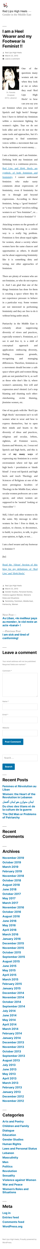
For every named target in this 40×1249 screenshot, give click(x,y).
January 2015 (11, 988)
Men (5, 1162)
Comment (7, 671)
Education (9, 1135)
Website (5, 728)
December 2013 (13, 1042)
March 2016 (10, 934)
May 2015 (9, 970)
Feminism (18, 601)
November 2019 (13, 857)
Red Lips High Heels (14, 11)
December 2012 (13, 1096)
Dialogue (8, 1130)
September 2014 (13, 1006)
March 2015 (10, 979)
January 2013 (11, 1092)
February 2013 (12, 1087)
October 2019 (11, 862)
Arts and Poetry (13, 1121)
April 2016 (9, 929)
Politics (7, 1166)
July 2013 (9, 1065)
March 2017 (10, 903)
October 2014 (11, 1002)
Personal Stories (25, 592)
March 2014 (10, 1029)
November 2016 (13, 907)
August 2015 (11, 961)
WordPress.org (12, 1226)
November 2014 (13, 997)
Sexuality (8, 1175)
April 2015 (9, 975)
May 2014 (9, 1020)
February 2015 (12, 983)
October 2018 (11, 880)
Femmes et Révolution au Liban (19, 788)
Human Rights (11, 1144)
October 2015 (11, 952)
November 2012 (13, 1101)
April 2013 (9, 1078)
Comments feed (13, 1222)
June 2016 (9, 921)
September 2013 (13, 1056)
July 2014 (9, 1010)
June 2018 (9, 889)
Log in (6, 1213)
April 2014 (9, 1024)
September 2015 (13, 956)
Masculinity (10, 1157)
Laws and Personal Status (19, 1148)
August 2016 (11, 916)
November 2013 (13, 1047)
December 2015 (13, 943)
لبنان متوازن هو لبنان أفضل (18, 801)
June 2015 (9, 966)
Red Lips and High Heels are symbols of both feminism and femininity (20, 173)
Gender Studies (11, 592)
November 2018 (13, 876)
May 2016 (9, 925)
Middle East (28, 601)
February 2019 (12, 871)
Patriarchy (6, 604)
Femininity (9, 601)
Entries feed (10, 1217)
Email (5, 715)
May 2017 (9, 898)
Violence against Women (12, 595)
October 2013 (11, 1051)
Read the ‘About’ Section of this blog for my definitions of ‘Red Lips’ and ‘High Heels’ (20, 569)
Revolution (9, 1171)
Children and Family (15, 1126)
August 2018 (11, 884)
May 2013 (9, 1074)
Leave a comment (12, 59)
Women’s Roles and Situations (15, 1190)
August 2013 (11, 1060)
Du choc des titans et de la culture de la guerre (18, 808)
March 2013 (10, 1082)
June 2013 (9, 1069)
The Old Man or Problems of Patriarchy (19, 815)
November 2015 (13, 948)
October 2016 (11, 911)
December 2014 (13, 993)
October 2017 (11, 894)
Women (15, 604)
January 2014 (11, 1038)
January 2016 (11, 938)
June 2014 (9, 1015)
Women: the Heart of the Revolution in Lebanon (18, 795)
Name (5, 701)
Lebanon (8, 1153)
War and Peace (12, 1184)
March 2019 (10, 866)
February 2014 (12, 1033)
